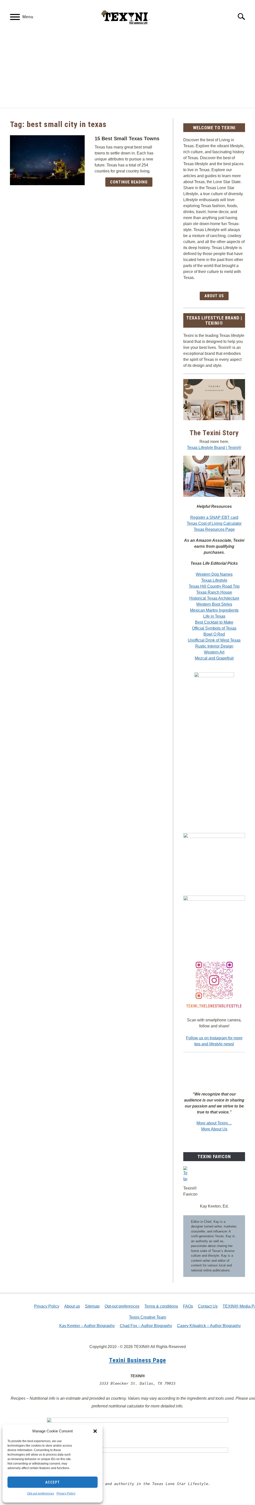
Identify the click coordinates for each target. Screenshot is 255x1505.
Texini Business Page (137, 1360)
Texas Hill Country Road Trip (214, 586)
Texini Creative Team (147, 1317)
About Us (214, 295)
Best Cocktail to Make (214, 622)
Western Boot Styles (214, 604)
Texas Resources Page (214, 529)
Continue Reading (129, 182)
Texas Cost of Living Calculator (214, 523)
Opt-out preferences (40, 1493)
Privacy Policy (66, 1493)
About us (72, 1306)
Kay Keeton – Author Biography (87, 1326)
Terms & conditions (161, 1306)
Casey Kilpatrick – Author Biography (209, 1326)
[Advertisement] (127, 70)
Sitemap (92, 1306)
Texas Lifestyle (214, 580)
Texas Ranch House (214, 592)
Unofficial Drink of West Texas (214, 640)
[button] (95, 1431)
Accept (52, 1482)
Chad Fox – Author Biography (146, 1326)
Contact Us (208, 1306)
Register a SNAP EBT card (214, 517)
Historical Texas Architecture (214, 598)
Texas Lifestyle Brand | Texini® (214, 447)
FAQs (188, 1306)
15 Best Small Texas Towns (127, 138)
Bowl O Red (214, 634)
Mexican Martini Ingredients (214, 610)
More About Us (214, 1129)
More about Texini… (214, 1123)
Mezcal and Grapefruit (214, 658)
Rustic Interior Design (214, 646)
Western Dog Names (214, 574)
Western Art (214, 652)
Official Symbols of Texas (214, 628)
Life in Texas (214, 616)
